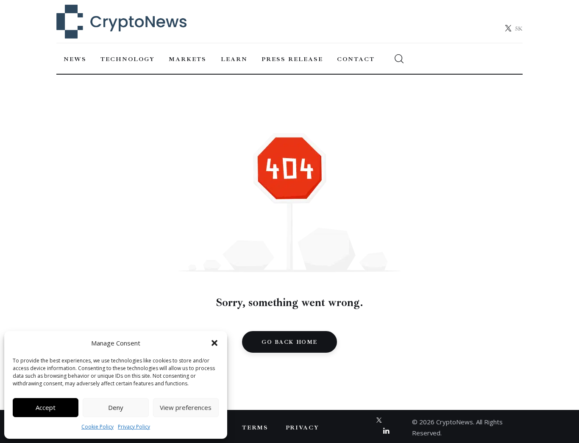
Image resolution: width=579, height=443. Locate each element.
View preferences (186, 407)
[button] (214, 343)
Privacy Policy (134, 426)
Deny (115, 407)
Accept (46, 407)
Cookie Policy (97, 426)
